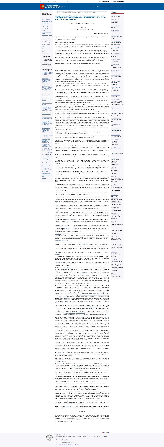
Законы (103, 6)
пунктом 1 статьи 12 (85, 275)
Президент (110, 6)
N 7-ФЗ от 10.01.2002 (115, 64)
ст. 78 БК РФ (113, 184)
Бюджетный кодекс (46, 17)
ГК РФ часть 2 (45, 24)
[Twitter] (105, 432)
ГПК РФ (43, 30)
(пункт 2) (62, 217)
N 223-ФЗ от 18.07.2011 (115, 99)
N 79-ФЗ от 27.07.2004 (115, 35)
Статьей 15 (58, 205)
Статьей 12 (58, 234)
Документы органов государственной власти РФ (47, 67)
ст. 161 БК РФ (113, 213)
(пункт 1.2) (86, 283)
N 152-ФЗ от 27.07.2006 (115, 118)
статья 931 (66, 228)
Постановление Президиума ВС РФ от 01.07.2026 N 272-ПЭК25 (47, 117)
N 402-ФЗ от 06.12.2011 (115, 75)
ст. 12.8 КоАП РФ (114, 195)
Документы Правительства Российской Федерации (47, 63)
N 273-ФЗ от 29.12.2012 (115, 30)
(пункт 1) (97, 208)
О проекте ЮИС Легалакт (54, 1)
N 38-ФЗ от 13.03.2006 (115, 59)
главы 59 (106, 317)
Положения (70, 268)
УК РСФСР (44, 178)
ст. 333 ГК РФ (113, 147)
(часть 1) (70, 355)
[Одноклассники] (106, 432)
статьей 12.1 (86, 244)
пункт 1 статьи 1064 (89, 295)
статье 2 (63, 342)
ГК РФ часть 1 (45, 23)
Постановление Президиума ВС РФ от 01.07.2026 (47, 99)
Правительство (119, 6)
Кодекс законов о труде (47, 173)
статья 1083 (62, 296)
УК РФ (43, 49)
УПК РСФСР (44, 179)
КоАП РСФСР (45, 171)
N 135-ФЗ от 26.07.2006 (115, 81)
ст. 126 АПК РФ (114, 252)
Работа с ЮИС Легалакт (68, 1)
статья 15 (81, 295)
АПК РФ (43, 15)
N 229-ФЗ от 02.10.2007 (115, 128)
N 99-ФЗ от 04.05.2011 (115, 87)
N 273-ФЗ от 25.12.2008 (115, 53)
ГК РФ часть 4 (45, 28)
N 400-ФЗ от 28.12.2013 (115, 15)
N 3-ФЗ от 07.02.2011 (115, 70)
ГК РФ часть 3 (45, 26)
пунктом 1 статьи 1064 (71, 219)
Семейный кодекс (46, 44)
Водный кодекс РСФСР (47, 156)
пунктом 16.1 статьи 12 (91, 307)
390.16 (76, 406)
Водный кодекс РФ (46, 19)
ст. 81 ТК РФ (113, 176)
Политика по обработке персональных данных (67, 444)
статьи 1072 (62, 225)
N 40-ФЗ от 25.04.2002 (115, 25)
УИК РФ (43, 48)
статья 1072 (98, 295)
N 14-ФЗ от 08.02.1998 (115, 95)
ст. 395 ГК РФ (113, 158)
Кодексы (97, 6)
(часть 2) (63, 361)
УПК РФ (43, 51)
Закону (73, 367)
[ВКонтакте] (104, 432)
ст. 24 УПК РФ (114, 242)
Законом (87, 272)
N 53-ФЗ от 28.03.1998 (115, 135)
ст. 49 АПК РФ (114, 259)
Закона (57, 302)
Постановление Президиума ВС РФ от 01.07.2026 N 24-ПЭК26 (47, 145)
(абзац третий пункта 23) (61, 240)
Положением (58, 262)
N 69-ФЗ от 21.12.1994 (115, 19)
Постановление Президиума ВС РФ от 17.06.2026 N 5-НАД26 (47, 149)
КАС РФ (43, 36)
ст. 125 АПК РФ (114, 273)
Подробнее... (50, 152)
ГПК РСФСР (44, 157)
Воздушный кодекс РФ (47, 21)
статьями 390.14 (68, 406)
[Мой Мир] (108, 432)
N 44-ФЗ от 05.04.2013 (115, 124)
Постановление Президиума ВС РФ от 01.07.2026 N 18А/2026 (47, 95)
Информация (43, 1)
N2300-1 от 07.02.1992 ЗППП (116, 47)
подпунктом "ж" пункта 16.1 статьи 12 (75, 313)
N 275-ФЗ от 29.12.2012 (115, 41)
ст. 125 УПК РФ (114, 236)
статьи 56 (61, 352)
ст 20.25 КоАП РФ (114, 167)
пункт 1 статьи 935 (74, 228)
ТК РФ (43, 46)
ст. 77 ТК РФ (113, 221)
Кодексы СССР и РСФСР (47, 154)
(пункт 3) (92, 259)
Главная (92, 6)
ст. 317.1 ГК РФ (114, 152)
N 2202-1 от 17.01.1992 (115, 107)
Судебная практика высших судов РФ (65, 11)
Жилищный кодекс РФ (47, 35)
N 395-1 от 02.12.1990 (115, 139)
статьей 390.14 (69, 117)
